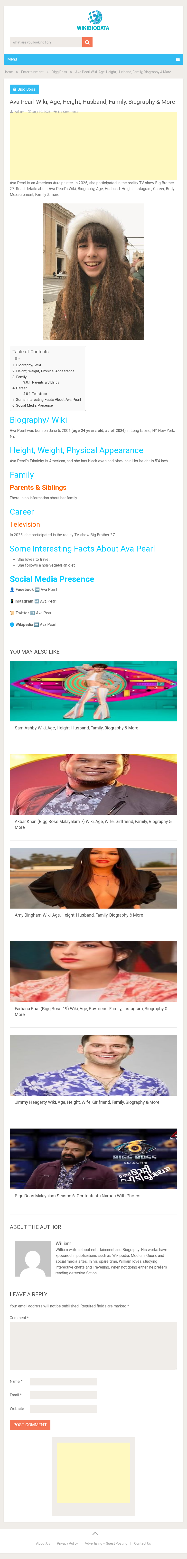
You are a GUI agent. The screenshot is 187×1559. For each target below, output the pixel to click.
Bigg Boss (59, 72)
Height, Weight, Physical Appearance (45, 371)
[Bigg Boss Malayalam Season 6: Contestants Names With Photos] (93, 1159)
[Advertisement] (93, 154)
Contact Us (142, 1543)
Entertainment (32, 72)
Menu (12, 59)
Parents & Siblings (46, 382)
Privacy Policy (67, 1543)
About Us (43, 1543)
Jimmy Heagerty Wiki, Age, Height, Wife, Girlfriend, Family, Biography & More (87, 1102)
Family (22, 377)
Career (21, 388)
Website (17, 1408)
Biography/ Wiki (28, 365)
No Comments (68, 112)
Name (16, 1381)
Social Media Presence (34, 405)
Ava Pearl (48, 601)
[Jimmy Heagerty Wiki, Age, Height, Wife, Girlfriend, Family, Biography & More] (93, 1065)
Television (39, 394)
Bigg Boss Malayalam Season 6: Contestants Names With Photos (77, 1195)
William (19, 112)
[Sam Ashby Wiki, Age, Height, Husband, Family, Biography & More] (93, 691)
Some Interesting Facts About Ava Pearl (48, 399)
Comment (19, 1317)
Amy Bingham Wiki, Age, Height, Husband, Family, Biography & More (79, 915)
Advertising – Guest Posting (106, 1543)
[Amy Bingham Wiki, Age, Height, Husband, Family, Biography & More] (93, 878)
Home (8, 72)
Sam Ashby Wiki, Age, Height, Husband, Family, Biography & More (76, 727)
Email (16, 1395)
